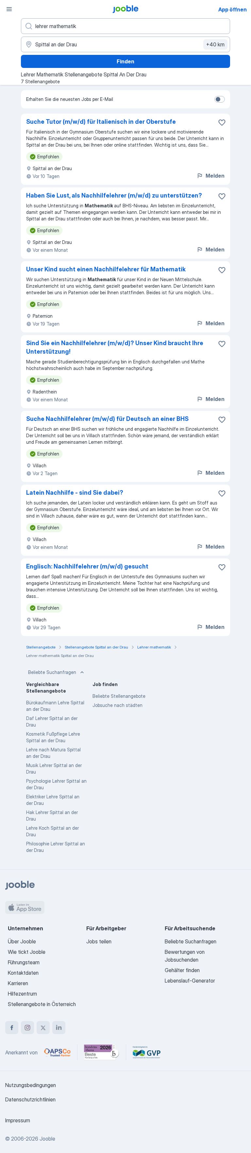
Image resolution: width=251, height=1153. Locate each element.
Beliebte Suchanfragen (52, 672)
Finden (125, 61)
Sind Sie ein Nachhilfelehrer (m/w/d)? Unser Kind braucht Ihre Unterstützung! (114, 347)
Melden (215, 175)
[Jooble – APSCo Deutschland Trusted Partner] (57, 1052)
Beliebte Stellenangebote (118, 696)
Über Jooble (22, 941)
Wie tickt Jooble (26, 952)
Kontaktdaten (23, 972)
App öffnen (232, 9)
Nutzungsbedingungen (30, 1085)
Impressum (17, 1120)
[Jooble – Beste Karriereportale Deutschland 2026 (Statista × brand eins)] (101, 1052)
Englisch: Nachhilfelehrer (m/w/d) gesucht (87, 566)
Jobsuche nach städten (117, 705)
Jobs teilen (98, 941)
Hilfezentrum (22, 993)
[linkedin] (58, 1027)
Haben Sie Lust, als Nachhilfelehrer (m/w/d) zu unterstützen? (114, 195)
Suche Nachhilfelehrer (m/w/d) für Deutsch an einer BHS (107, 418)
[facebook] (11, 1027)
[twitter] (43, 1027)
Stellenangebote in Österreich (42, 1004)
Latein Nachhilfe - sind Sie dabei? (74, 492)
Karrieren (18, 983)
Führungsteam (24, 962)
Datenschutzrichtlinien (30, 1099)
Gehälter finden (182, 970)
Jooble (47, 1138)
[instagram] (27, 1027)
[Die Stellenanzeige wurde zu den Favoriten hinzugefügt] (221, 122)
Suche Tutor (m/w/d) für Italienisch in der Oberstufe (101, 121)
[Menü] (9, 9)
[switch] (219, 99)
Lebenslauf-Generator (190, 980)
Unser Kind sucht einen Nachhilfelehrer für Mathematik (106, 269)
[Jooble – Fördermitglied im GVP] (146, 1052)
